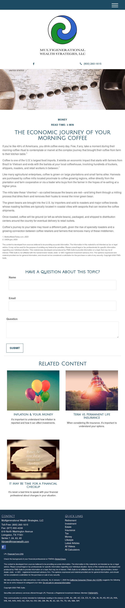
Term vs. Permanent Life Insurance (91, 416)
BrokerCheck (60, 558)
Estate (68, 526)
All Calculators (72, 549)
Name (12, 277)
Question (12, 319)
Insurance (70, 530)
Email (12, 298)
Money (68, 536)
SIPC (96, 592)
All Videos (70, 546)
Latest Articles (72, 543)
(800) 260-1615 (92, 63)
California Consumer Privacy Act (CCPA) (86, 579)
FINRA (90, 592)
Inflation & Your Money (33, 414)
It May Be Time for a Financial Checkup (33, 485)
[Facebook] (33, 64)
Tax (67, 533)
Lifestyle (69, 539)
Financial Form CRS (15, 553)
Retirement (70, 520)
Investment (70, 523)
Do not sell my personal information (56, 582)
